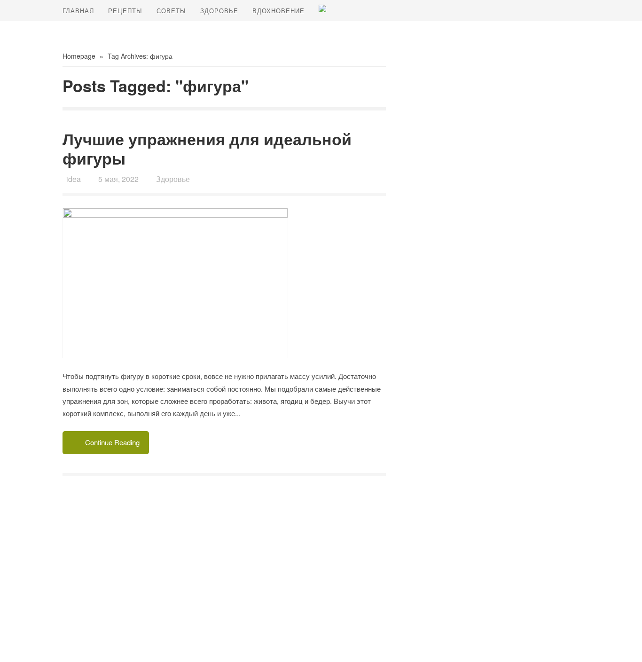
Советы (171, 10)
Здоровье (219, 10)
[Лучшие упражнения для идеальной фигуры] (224, 283)
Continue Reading (112, 442)
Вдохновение (278, 10)
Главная (78, 10)
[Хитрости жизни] (322, 8)
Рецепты (125, 10)
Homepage (79, 56)
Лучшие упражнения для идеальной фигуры (207, 148)
